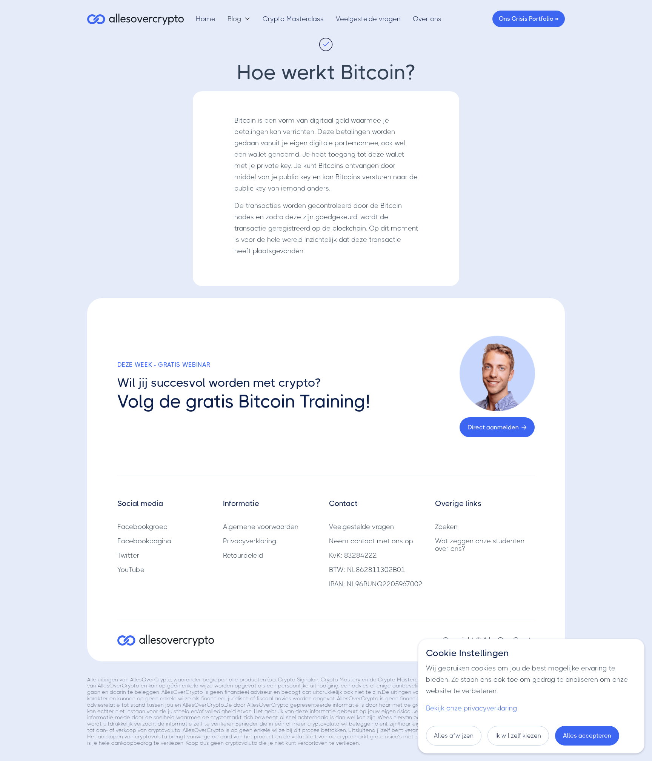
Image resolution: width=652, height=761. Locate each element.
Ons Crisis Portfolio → (528, 18)
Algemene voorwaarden (260, 526)
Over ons (427, 19)
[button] (239, 19)
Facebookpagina (144, 541)
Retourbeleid (243, 555)
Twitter (128, 555)
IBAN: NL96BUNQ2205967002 (376, 584)
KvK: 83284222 (353, 555)
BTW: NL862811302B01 (367, 569)
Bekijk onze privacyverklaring (471, 708)
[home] (135, 19)
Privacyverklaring (249, 541)
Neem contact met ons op (371, 541)
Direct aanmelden (497, 427)
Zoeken (446, 526)
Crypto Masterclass (293, 19)
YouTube (131, 569)
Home (205, 19)
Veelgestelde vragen (368, 19)
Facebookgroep (142, 526)
